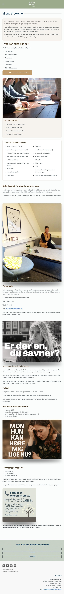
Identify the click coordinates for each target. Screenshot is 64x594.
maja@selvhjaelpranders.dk (14, 308)
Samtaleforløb (32, 552)
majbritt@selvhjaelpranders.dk (53, 589)
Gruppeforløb (32, 549)
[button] (3, 4)
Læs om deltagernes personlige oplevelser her (17, 72)
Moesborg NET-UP (13, 571)
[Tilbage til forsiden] (32, 4)
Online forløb (32, 556)
